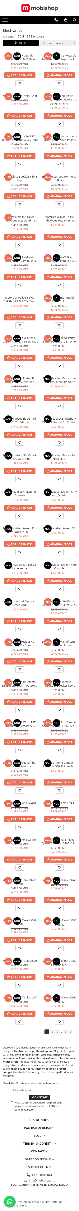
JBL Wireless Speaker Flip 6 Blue (20, 178)
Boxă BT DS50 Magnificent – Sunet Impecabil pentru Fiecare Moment (59, 643)
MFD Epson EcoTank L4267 (20, 997)
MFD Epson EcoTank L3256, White (19, 881)
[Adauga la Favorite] (19, 83)
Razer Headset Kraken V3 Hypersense (20, 566)
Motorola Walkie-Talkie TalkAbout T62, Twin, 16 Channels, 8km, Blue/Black (59, 218)
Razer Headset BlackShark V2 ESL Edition (19, 420)
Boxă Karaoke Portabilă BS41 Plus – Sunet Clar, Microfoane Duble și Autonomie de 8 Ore (20, 380)
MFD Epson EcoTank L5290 (59, 997)
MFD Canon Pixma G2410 (20, 803)
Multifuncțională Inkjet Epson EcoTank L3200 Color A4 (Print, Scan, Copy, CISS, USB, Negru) (59, 841)
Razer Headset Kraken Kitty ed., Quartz (59, 493)
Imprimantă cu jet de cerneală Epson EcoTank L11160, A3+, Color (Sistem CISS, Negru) (59, 97)
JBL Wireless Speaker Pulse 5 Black (59, 178)
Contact (38, 1151)
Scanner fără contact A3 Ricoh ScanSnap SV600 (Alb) (20, 138)
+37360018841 (41, 1175)
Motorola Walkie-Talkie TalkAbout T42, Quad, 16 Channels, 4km (19, 218)
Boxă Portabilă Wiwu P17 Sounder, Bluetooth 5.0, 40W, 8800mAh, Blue (20, 724)
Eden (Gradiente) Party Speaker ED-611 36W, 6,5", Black (59, 603)
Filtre (22, 43)
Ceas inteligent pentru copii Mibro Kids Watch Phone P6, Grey (59, 138)
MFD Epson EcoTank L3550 (59, 920)
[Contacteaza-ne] (56, 20)
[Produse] (5, 21)
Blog (38, 1136)
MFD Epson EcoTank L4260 (59, 960)
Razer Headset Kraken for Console (19, 493)
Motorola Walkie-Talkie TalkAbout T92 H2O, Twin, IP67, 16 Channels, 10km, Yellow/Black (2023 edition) (20, 299)
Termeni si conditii (38, 1143)
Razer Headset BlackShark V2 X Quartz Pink (19, 456)
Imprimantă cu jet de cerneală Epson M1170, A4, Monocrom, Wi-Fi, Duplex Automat (19, 57)
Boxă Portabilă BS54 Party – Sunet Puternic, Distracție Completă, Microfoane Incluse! (59, 339)
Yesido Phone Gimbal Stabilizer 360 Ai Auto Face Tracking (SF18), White (59, 764)
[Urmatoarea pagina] (70, 1031)
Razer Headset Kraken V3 (59, 528)
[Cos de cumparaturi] (66, 20)
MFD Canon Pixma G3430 (20, 839)
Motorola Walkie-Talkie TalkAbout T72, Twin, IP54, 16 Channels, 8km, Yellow (20, 259)
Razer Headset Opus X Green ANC (20, 603)
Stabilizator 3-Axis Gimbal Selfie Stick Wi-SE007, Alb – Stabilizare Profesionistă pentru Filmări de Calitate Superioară (59, 724)
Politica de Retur (38, 1128)
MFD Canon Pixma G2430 (59, 803)
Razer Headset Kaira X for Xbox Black (59, 456)
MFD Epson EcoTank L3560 (20, 960)
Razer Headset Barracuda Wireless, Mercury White (59, 380)
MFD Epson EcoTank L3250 (20, 96)
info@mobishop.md (41, 1180)
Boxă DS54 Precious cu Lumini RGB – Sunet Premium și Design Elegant (19, 643)
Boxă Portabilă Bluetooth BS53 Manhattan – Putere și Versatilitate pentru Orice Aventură (20, 683)
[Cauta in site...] (74, 20)
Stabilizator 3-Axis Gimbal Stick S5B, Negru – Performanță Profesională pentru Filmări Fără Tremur (19, 764)
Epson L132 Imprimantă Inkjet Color (59, 299)
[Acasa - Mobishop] (39, 8)
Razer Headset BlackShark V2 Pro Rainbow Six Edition (59, 420)
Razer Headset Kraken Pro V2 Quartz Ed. (19, 530)
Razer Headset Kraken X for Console (59, 566)
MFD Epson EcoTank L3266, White (19, 922)
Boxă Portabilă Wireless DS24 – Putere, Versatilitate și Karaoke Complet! (19, 339)
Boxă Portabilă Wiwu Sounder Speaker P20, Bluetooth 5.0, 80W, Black (59, 683)
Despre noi (38, 1120)
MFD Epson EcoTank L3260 (59, 880)
